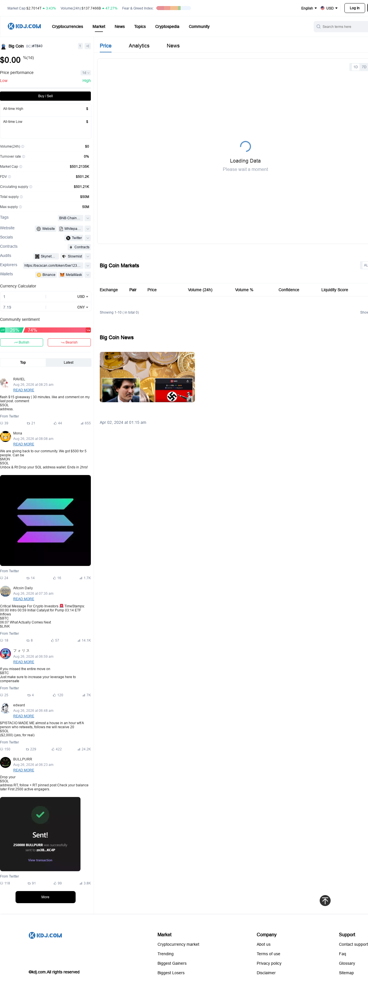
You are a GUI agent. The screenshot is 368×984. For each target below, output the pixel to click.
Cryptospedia (167, 26)
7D (364, 67)
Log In (355, 8)
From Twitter (9, 416)
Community (199, 26)
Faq (342, 953)
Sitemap (346, 972)
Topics (140, 26)
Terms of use (268, 953)
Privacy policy (269, 963)
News (120, 26)
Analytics (139, 46)
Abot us (264, 944)
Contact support (353, 944)
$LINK (5, 626)
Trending (166, 953)
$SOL (4, 405)
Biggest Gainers (172, 963)
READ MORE (23, 390)
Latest (68, 362)
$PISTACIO (9, 723)
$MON (5, 459)
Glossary (347, 963)
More (45, 897)
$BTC (4, 618)
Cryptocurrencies (67, 26)
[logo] (24, 26)
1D (355, 67)
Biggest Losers (171, 972)
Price (106, 46)
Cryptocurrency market (178, 944)
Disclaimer (266, 972)
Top (23, 362)
